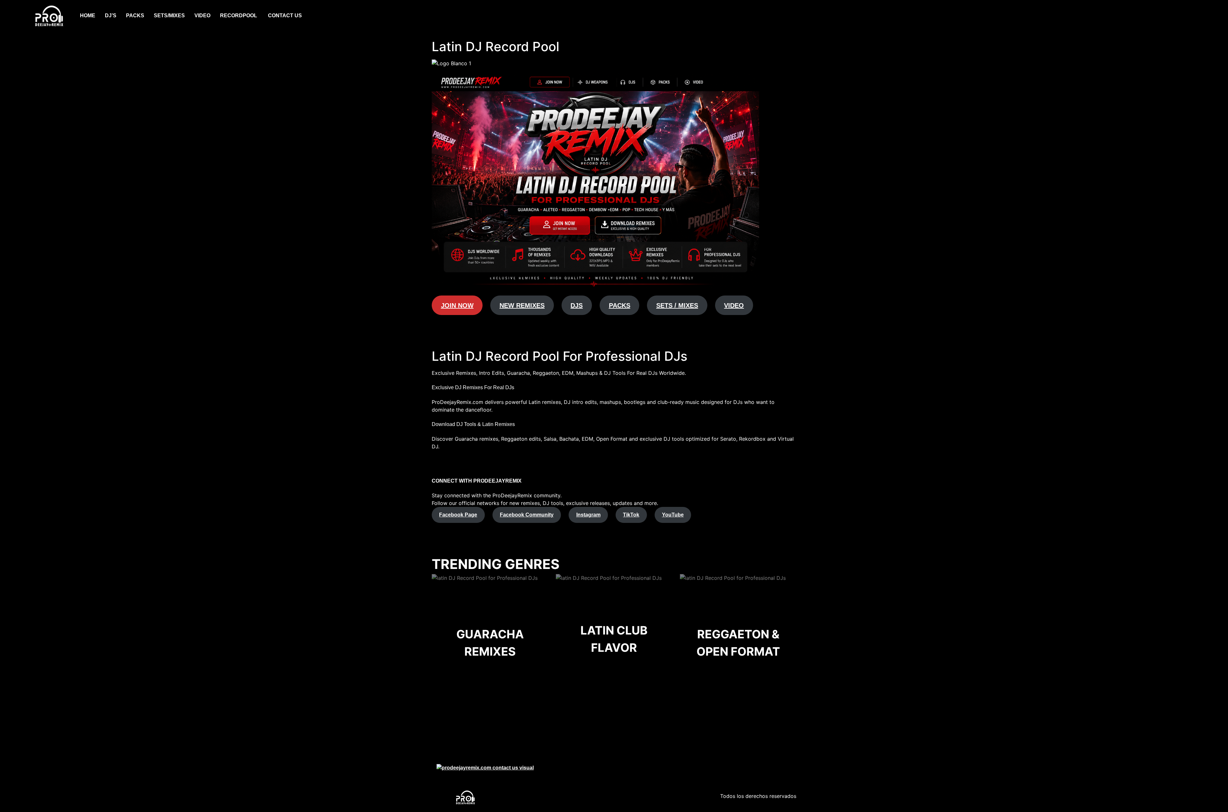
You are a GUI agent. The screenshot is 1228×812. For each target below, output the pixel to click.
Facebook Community (527, 514)
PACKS (135, 15)
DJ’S (110, 15)
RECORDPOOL (239, 15)
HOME (87, 15)
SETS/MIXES (169, 15)
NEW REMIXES (522, 305)
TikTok (631, 514)
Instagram (588, 514)
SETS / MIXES (677, 305)
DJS (577, 305)
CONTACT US (285, 15)
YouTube (673, 514)
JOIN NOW (457, 305)
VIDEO (202, 15)
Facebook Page (458, 514)
